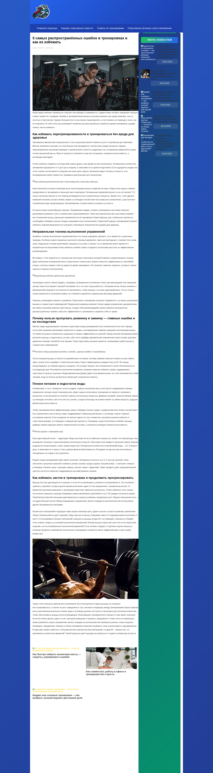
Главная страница (47, 28)
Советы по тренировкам (110, 28)
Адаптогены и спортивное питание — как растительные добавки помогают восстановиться (167, 51)
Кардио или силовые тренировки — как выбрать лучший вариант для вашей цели (57, 696)
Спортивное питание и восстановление (150, 28)
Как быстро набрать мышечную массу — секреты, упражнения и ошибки (57, 655)
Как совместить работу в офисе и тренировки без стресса (106, 672)
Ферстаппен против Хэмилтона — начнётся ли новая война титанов (165, 119)
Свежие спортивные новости (77, 28)
